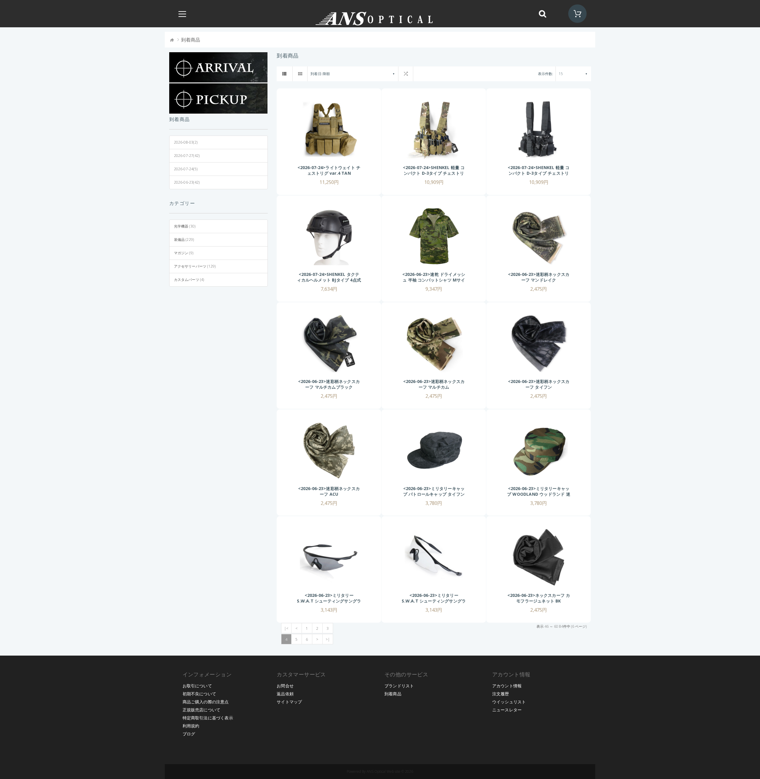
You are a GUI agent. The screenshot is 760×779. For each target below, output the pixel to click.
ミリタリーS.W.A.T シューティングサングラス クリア (434, 600)
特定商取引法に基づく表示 (208, 718)
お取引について (197, 686)
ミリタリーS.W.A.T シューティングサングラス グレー (329, 600)
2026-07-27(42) (187, 155)
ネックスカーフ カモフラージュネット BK (543, 598)
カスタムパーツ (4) (189, 279)
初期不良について (199, 694)
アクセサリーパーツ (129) (195, 266)
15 (561, 73)
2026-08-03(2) (186, 142)
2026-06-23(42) (187, 182)
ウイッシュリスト (509, 702)
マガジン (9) (184, 252)
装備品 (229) (184, 239)
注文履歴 (500, 694)
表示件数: (545, 73)
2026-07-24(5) (186, 168)
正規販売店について (202, 710)
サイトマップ (289, 702)
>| (328, 639)
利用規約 (191, 726)
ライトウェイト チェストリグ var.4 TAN (333, 170)
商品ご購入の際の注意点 (206, 702)
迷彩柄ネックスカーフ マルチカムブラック (332, 384)
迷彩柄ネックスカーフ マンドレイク (545, 277)
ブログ (189, 734)
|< (286, 628)
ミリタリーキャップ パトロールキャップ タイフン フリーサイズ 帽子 (434, 494)
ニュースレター (507, 710)
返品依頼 (285, 694)
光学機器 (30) (185, 226)
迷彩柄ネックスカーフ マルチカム (442, 384)
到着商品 (392, 694)
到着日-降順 (320, 73)
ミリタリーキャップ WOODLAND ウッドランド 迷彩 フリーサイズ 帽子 (538, 494)
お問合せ (285, 686)
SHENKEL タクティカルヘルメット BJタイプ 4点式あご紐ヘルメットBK (329, 279)
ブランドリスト (399, 686)
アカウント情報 (507, 686)
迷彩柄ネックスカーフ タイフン (547, 384)
